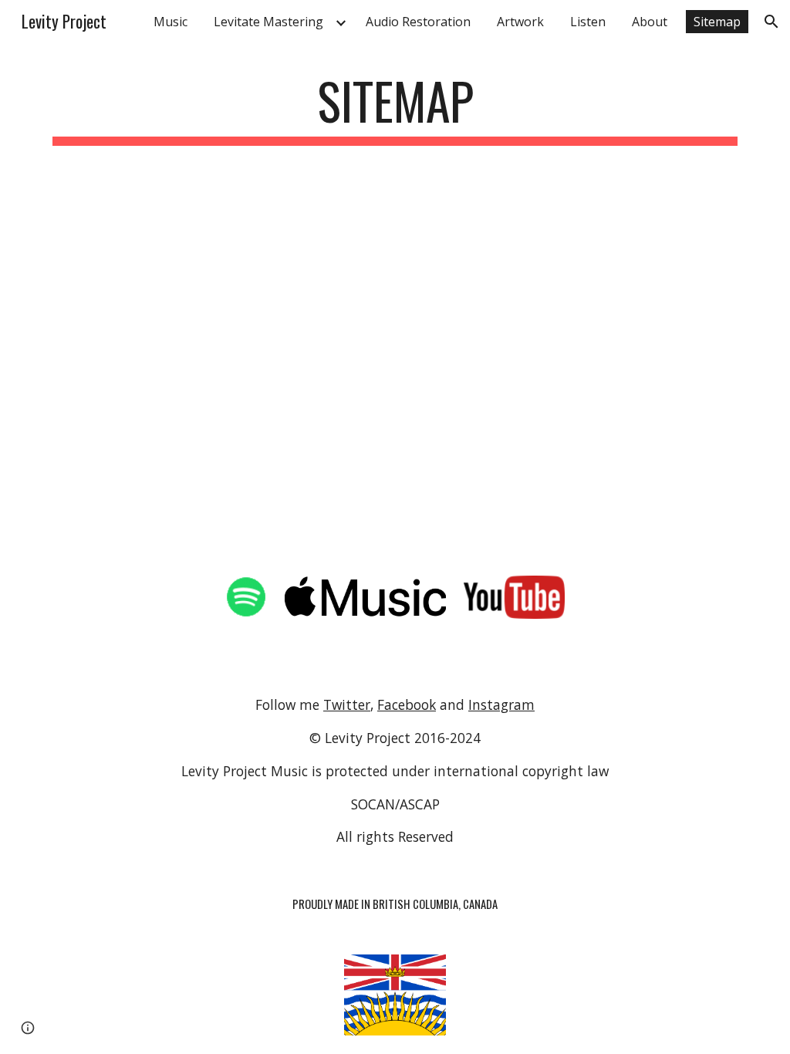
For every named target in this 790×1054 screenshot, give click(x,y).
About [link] (649, 21)
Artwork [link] (520, 21)
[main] (395, 108)
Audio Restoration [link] (418, 21)
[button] (771, 21)
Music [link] (170, 21)
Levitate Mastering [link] (268, 21)
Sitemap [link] (717, 21)
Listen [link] (588, 21)
